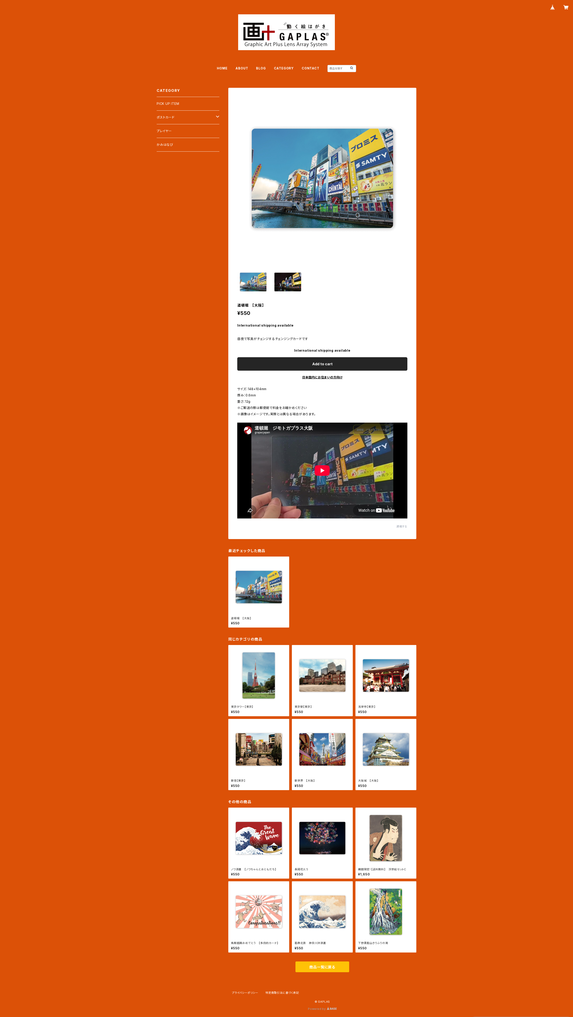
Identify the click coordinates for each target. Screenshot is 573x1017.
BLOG (261, 68)
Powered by (317, 1009)
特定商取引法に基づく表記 (282, 992)
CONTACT (310, 68)
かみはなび (165, 144)
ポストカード (166, 117)
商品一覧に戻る (322, 967)
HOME (222, 68)
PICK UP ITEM (168, 103)
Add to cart (322, 364)
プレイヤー (164, 131)
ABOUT (241, 68)
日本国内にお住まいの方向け (322, 377)
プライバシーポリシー (245, 992)
